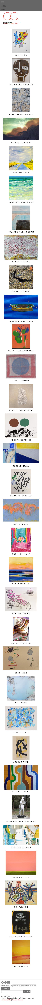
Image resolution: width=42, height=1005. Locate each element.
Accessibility (6, 1000)
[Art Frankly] (8, 982)
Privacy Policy (17, 1000)
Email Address (7, 986)
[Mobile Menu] (2, 2)
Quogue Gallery (11, 18)
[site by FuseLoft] (6, 996)
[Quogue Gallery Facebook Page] (2, 982)
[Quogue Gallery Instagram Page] (5, 982)
